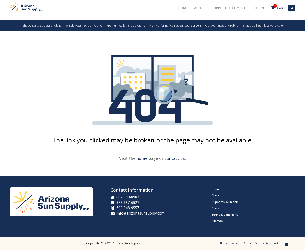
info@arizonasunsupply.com (140, 213)
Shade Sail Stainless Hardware (263, 25)
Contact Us (219, 208)
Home (216, 189)
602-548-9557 (127, 207)
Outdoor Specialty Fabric (221, 25)
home (141, 158)
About (216, 195)
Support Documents (225, 202)
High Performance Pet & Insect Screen (175, 25)
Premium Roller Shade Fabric (125, 25)
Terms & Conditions (225, 214)
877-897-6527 (127, 202)
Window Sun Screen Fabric (84, 25)
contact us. (175, 158)
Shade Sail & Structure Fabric (41, 25)
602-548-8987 (127, 197)
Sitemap (217, 221)
